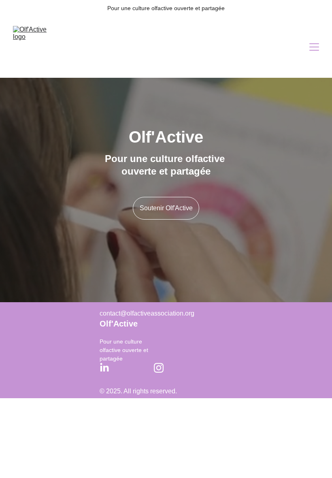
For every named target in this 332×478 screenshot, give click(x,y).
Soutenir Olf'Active (166, 208)
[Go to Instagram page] (159, 368)
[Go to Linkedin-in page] (104, 368)
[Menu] (314, 47)
